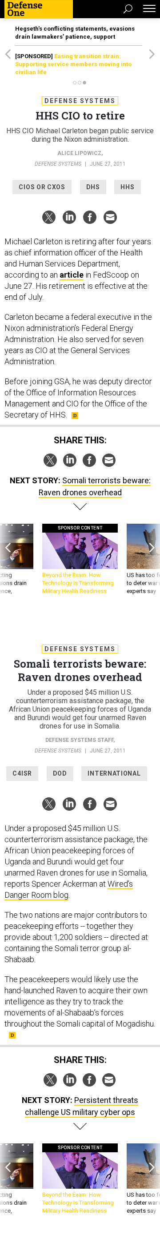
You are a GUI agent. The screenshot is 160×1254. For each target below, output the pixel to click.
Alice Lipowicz (79, 153)
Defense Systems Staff (79, 740)
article (72, 274)
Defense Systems (80, 100)
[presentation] (8, 563)
